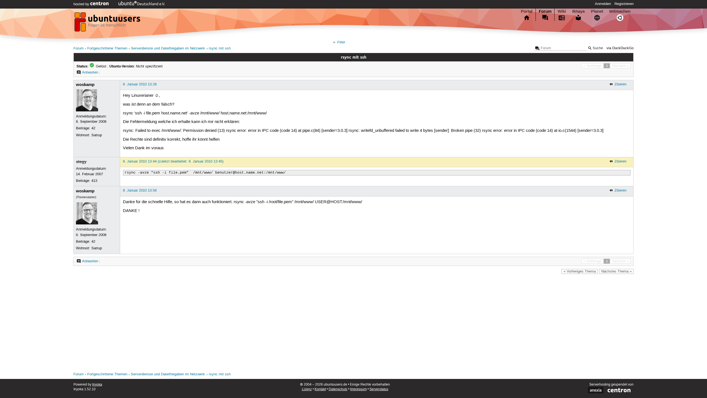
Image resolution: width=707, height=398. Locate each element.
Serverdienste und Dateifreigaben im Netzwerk (168, 48)
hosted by (81, 4)
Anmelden (603, 4)
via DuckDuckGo (620, 48)
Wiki (562, 11)
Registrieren (624, 4)
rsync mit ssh (220, 48)
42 (93, 128)
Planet (597, 11)
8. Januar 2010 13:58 (140, 190)
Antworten (90, 72)
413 (94, 181)
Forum (545, 11)
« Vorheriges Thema (580, 271)
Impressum (358, 389)
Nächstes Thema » (616, 271)
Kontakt (320, 389)
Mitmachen (620, 11)
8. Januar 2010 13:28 (140, 84)
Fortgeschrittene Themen (107, 48)
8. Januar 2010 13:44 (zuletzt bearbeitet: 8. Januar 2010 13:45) (173, 161)
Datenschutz (338, 389)
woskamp (85, 84)
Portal (526, 11)
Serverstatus (379, 389)
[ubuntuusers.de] (108, 23)
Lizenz (307, 389)
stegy (81, 161)
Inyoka (97, 385)
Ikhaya (578, 11)
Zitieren (620, 84)
